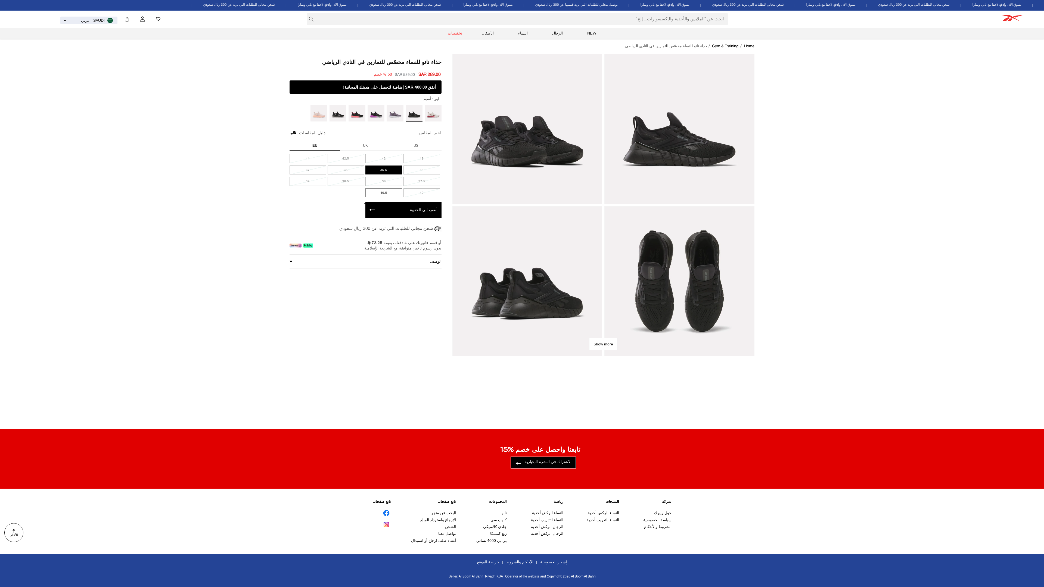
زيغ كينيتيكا (498, 533)
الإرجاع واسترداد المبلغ (438, 520)
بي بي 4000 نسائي (491, 540)
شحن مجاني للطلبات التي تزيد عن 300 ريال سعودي (926, 4)
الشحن (450, 526)
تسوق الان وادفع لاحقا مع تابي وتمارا (1009, 4)
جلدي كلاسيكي (495, 526)
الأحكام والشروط (519, 562)
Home (749, 46)
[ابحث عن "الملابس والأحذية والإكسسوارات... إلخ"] (311, 19)
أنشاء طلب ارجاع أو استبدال (433, 540)
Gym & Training (725, 46)
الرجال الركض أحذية (547, 526)
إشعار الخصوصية (553, 562)
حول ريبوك (663, 513)
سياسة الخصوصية (657, 520)
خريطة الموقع (488, 562)
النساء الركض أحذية (603, 513)
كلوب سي (498, 520)
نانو (504, 513)
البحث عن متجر (443, 513)
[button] (127, 19)
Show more (603, 344)
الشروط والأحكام (658, 526)
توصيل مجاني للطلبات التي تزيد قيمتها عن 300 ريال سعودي (589, 4)
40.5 (379, 194)
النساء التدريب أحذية (603, 520)
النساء (523, 33)
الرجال (557, 33)
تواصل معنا (447, 533)
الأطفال (488, 33)
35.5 (379, 171)
